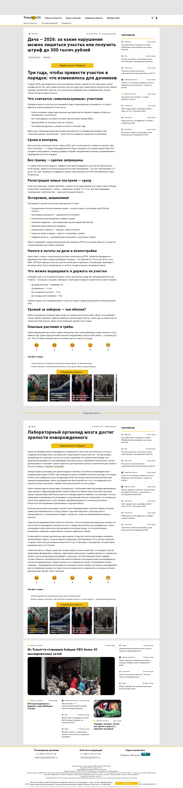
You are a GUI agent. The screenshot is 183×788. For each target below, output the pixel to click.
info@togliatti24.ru (90, 757)
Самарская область (130, 79)
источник (88, 338)
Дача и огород (34, 57)
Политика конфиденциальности (146, 784)
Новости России (129, 486)
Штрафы (47, 57)
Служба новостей (110, 426)
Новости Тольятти (130, 94)
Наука (33, 426)
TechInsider (59, 466)
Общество (127, 42)
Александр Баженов (109, 34)
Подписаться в (72, 65)
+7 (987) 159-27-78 (46, 754)
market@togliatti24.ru (46, 757)
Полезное (34, 33)
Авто (125, 56)
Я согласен (126, 783)
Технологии (128, 68)
